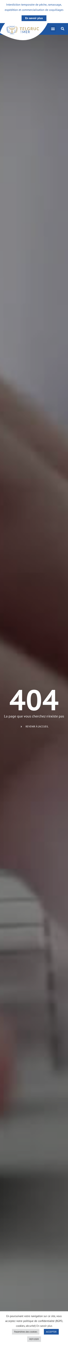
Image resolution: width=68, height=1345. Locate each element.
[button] (53, 29)
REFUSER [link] (34, 1339)
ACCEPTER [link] (51, 1331)
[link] (24, 31)
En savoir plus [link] (34, 18)
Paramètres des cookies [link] (25, 1331)
